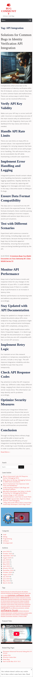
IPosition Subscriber (9, 657)
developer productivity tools (15, 599)
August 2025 (7, 558)
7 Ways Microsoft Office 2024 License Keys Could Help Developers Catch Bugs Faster (17, 503)
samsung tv (5, 608)
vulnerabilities (24, 614)
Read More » (5, 452)
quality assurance (10, 606)
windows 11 (16, 616)
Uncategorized (7, 543)
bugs (26, 593)
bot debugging (15, 593)
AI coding (12, 591)
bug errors (22, 593)
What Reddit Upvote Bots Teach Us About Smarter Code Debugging (16, 499)
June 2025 (6, 562)
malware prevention (18, 602)
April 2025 (6, 566)
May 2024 (6, 581)
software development (6, 613)
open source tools (19, 604)
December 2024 (8, 570)
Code (4, 534)
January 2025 (7, 568)
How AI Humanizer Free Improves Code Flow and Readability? (16, 484)
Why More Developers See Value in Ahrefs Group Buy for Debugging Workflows (17, 492)
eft (1, 601)
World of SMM (23, 616)
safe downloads (26, 606)
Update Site (7, 655)
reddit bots (18, 606)
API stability (25, 591)
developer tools (27, 599)
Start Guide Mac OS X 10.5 (11, 661)
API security (18, 591)
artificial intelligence (6, 593)
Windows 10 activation (7, 616)
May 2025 (6, 564)
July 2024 (6, 576)
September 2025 (8, 555)
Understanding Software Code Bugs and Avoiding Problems (16, 488)
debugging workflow (25, 597)
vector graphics (16, 614)
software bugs (9, 610)
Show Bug (6, 659)
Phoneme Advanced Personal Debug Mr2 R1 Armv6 (17, 652)
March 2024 (7, 583)
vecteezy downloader (6, 614)
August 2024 (7, 574)
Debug (5, 537)
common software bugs (19, 595)
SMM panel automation (18, 607)
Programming (7, 539)
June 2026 (6, 551)
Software (6, 541)
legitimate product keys (7, 602)
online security (11, 604)
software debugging (24, 610)
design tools (4, 599)
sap (11, 607)
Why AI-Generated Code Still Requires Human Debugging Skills (15, 477)
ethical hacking (6, 601)
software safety (28, 613)
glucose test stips (15, 601)
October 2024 (7, 572)
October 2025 (7, 553)
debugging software (14, 597)
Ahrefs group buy (5, 591)
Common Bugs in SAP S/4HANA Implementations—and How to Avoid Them (17, 496)
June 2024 (6, 579)
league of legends (24, 601)
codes (5, 595)
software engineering (18, 613)
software (27, 607)
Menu (3, 20)
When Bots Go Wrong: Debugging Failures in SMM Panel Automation (17, 481)
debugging (5, 597)
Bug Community (8, 11)
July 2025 (6, 560)
